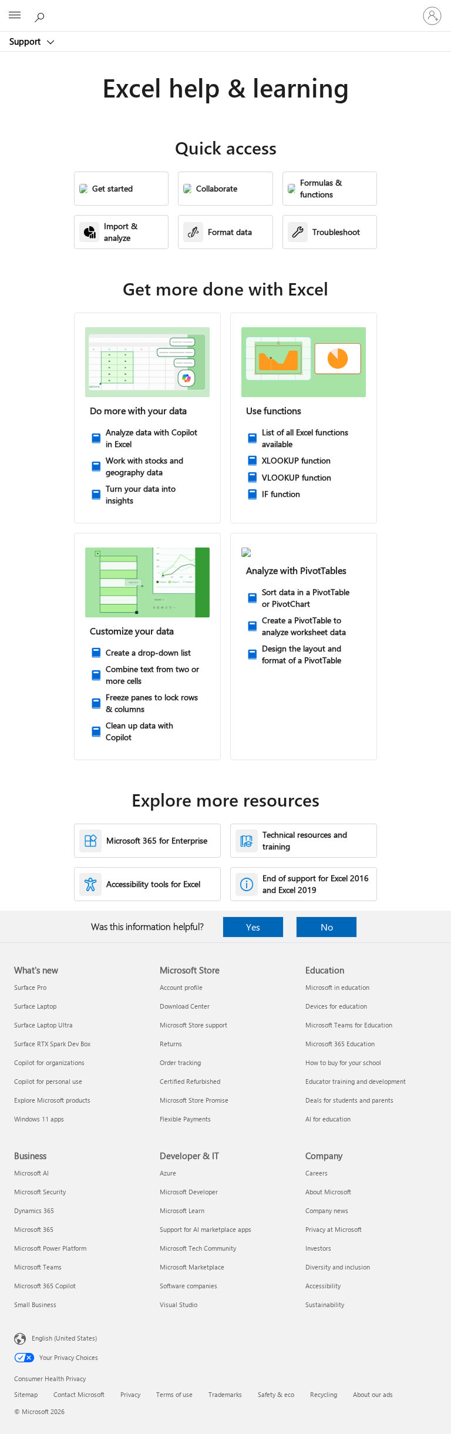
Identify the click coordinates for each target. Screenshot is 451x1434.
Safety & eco (276, 1394)
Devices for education (336, 1006)
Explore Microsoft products (52, 1100)
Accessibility (323, 1285)
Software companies (188, 1285)
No (327, 927)
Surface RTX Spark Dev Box (52, 1043)
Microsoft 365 (33, 1229)
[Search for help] (41, 15)
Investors (318, 1248)
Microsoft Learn (182, 1210)
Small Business (35, 1304)
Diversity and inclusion (337, 1266)
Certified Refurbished (190, 1081)
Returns (171, 1043)
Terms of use (174, 1394)
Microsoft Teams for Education (348, 1024)
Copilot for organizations (49, 1062)
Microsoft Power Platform (50, 1248)
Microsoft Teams (38, 1266)
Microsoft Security (40, 1191)
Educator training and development (355, 1081)
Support (26, 41)
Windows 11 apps (39, 1118)
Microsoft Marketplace (192, 1266)
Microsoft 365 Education (340, 1043)
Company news (326, 1210)
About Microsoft (328, 1191)
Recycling (323, 1394)
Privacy (130, 1394)
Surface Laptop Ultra (43, 1024)
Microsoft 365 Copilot (45, 1285)
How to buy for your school (343, 1062)
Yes (253, 927)
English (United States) (64, 1338)
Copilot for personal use (48, 1081)
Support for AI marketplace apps (205, 1229)
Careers (316, 1172)
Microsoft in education (337, 987)
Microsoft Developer (189, 1191)
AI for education (328, 1118)
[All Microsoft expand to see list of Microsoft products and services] (15, 16)
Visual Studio (178, 1304)
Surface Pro (30, 987)
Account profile (181, 987)
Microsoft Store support (193, 1024)
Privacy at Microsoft (333, 1229)
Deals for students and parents (349, 1100)
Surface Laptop (35, 1006)
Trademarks (225, 1394)
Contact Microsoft (79, 1394)
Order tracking (180, 1062)
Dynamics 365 (34, 1210)
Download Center (185, 1006)
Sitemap (26, 1394)
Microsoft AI (31, 1172)
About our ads (373, 1394)
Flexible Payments (185, 1118)
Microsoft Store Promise (194, 1100)
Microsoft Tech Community (198, 1248)
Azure (168, 1172)
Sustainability (324, 1304)
